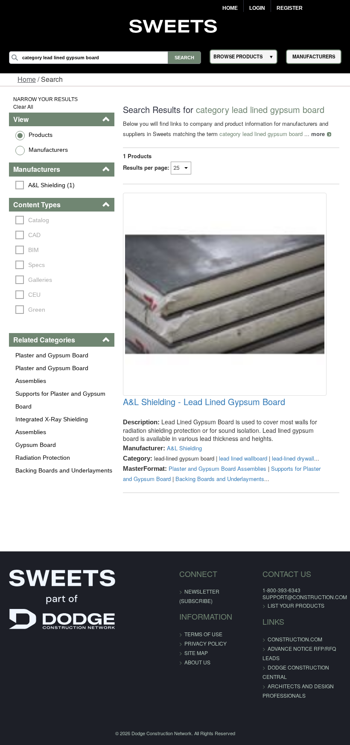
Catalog (38, 220)
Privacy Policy (205, 643)
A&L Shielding (184, 448)
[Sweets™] (175, 25)
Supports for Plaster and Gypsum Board (60, 400)
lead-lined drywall (293, 458)
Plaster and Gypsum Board (51, 355)
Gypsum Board (35, 444)
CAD (34, 235)
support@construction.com (304, 596)
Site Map (196, 652)
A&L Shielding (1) (51, 185)
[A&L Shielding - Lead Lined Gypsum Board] (224, 294)
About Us (197, 662)
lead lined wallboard (243, 458)
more (318, 134)
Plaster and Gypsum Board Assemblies (51, 374)
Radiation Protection (42, 457)
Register (290, 8)
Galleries (40, 279)
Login (257, 8)
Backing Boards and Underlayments (63, 470)
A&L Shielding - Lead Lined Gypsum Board (204, 402)
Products (40, 134)
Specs (36, 264)
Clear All (23, 106)
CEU (34, 294)
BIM (33, 249)
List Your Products (296, 605)
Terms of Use (203, 634)
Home (230, 8)
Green (36, 309)
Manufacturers (48, 149)
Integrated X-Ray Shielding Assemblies (51, 425)
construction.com (295, 639)
